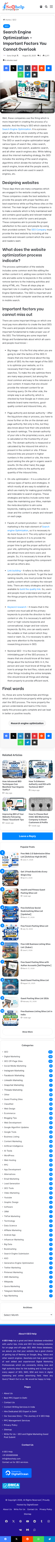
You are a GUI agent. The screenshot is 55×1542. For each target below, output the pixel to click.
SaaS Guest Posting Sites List (35, 980)
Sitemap (8, 1429)
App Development (12, 1169)
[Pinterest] (35, 68)
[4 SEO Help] (13, 6)
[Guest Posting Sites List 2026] (10, 1002)
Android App (10, 1235)
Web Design (9, 1108)
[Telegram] (28, 75)
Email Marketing (11, 1179)
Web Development (12, 1122)
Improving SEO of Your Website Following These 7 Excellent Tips (13, 816)
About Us (8, 1393)
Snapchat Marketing (14, 1085)
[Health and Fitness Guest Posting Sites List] (10, 896)
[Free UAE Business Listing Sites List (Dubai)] (10, 950)
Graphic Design (11, 1202)
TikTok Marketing (12, 1216)
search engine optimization (28, 723)
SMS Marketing (11, 1277)
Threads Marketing (13, 1090)
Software (8, 1207)
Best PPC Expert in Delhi (15, 1398)
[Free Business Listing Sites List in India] (10, 1018)
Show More (27, 1032)
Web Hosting (10, 1160)
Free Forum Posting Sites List (34, 925)
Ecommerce (9, 1113)
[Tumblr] (28, 68)
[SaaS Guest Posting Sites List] (10, 987)
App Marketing (11, 1295)
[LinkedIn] (20, 68)
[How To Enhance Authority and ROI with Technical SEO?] (41, 769)
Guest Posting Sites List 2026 (35, 998)
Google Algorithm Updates (16, 1127)
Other (6, 1094)
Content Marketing (13, 1141)
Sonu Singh (11, 55)
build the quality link (30, 589)
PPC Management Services (17, 1420)
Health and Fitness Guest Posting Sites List (33, 891)
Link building (14, 570)
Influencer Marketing (14, 1239)
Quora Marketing (12, 1286)
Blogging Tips (10, 1118)
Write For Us (19, 1509)
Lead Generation (12, 1183)
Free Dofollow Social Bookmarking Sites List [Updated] (32, 911)
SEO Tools (9, 1188)
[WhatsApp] (20, 75)
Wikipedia (8, 1281)
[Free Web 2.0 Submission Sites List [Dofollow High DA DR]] (10, 860)
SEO (14, 20)
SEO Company (38, 229)
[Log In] (41, 7)
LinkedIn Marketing (13, 1080)
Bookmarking (10, 1249)
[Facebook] (6, 68)
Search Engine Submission (16, 1253)
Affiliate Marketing (12, 1230)
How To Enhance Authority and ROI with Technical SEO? (40, 784)
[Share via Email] (35, 75)
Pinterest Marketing (13, 1272)
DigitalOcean (32, 1504)
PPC (6, 1165)
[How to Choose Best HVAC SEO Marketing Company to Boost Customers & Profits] (41, 804)
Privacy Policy (10, 1425)
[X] (13, 68)
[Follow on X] (17, 55)
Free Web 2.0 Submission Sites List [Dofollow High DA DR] (35, 855)
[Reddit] (42, 68)
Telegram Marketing (13, 1291)
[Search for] (46, 7)
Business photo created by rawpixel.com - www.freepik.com (28, 111)
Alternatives (9, 1174)
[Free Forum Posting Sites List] (10, 932)
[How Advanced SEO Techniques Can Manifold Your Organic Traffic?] (14, 769)
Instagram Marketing (14, 1070)
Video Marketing (11, 1193)
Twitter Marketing (12, 1267)
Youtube (8, 1197)
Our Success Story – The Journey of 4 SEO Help (27, 1416)
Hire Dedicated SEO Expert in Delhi (20, 1411)
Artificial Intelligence (13, 1146)
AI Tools (8, 1150)
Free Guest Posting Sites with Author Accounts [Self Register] (36, 963)
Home (8, 20)
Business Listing (11, 1136)
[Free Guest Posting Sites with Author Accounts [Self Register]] (10, 969)
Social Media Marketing (15, 1066)
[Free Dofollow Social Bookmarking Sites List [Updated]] (10, 914)
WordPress (9, 1155)
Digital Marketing (12, 1056)
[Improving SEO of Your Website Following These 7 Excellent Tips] (14, 804)
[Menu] (51, 7)
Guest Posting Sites (13, 1099)
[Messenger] (49, 68)
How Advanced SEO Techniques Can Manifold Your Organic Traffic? (13, 785)
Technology (9, 1221)
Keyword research (16, 607)
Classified (8, 1104)
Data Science (10, 1225)
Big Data (8, 1244)
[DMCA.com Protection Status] (11, 1488)
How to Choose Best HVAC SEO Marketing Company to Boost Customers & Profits (39, 818)
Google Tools (10, 1132)
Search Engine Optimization (16, 129)
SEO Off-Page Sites (13, 1061)
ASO (6, 1258)
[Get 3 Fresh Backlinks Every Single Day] (10, 878)
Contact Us (9, 1402)
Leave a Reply (27, 836)
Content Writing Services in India (19, 1407)
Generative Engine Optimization (19, 1263)
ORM (6, 1211)
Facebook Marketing (14, 1075)
